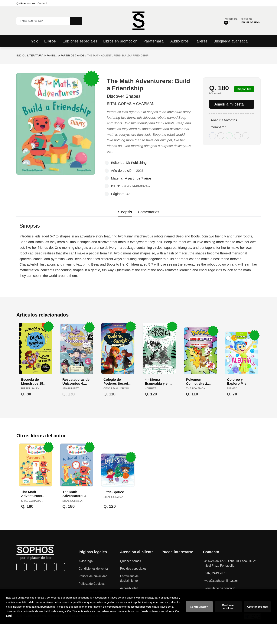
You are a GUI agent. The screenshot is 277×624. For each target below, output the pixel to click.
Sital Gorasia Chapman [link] (131, 104)
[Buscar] (76, 21)
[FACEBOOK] (20, 567)
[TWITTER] (30, 567)
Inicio (20, 55)
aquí (9, 615)
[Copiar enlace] (245, 135)
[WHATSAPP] (50, 567)
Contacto (42, 3)
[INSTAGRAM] (40, 567)
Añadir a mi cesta (229, 104)
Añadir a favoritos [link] (224, 120)
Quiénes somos (25, 3)
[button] (231, 21)
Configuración (199, 606)
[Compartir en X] (220, 135)
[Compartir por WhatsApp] (229, 135)
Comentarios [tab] (148, 212)
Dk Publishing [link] (136, 163)
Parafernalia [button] (153, 41)
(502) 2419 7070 (215, 573)
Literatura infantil (41, 55)
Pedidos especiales (133, 568)
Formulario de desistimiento (129, 578)
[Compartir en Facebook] (212, 135)
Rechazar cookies (228, 607)
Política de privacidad (93, 576)
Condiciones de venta (93, 568)
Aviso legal (86, 561)
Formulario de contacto (219, 588)
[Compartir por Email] (237, 135)
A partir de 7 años (71, 55)
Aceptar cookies (257, 606)
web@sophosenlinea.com (221, 580)
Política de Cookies (92, 583)
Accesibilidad (129, 588)
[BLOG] (60, 567)
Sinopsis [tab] (125, 212)
